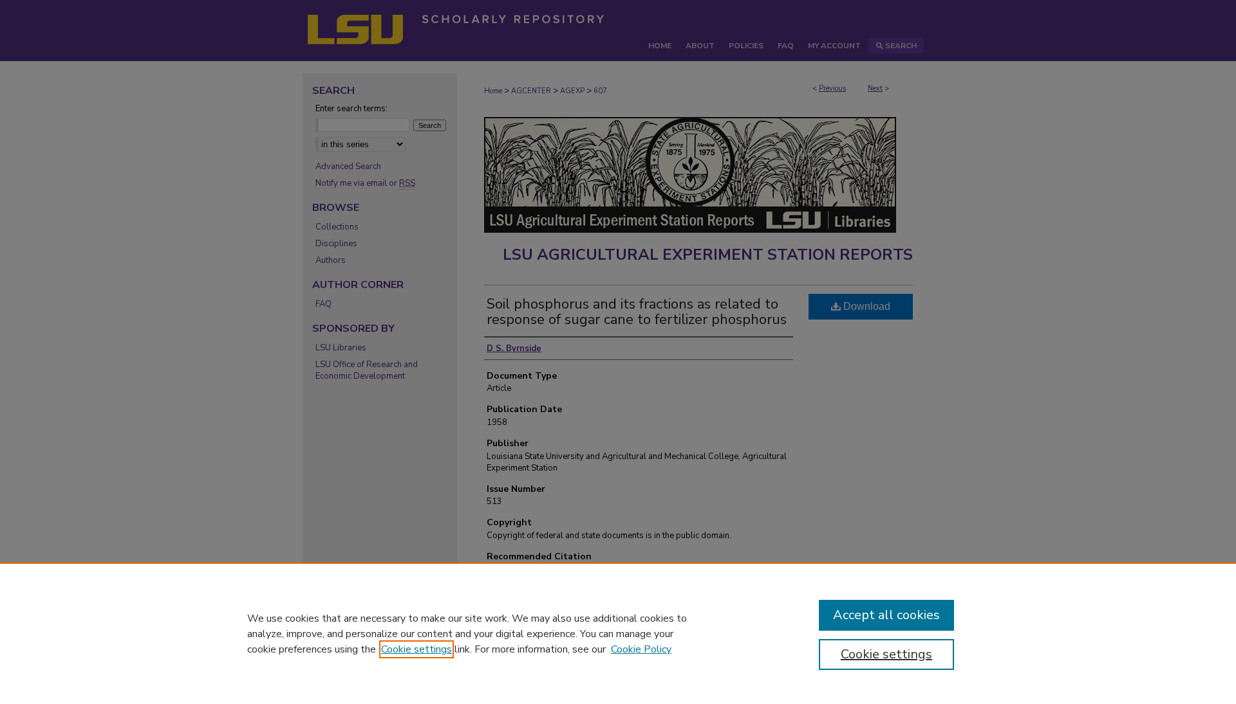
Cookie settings (416, 649)
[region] (618, 633)
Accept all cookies (886, 615)
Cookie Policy (641, 649)
